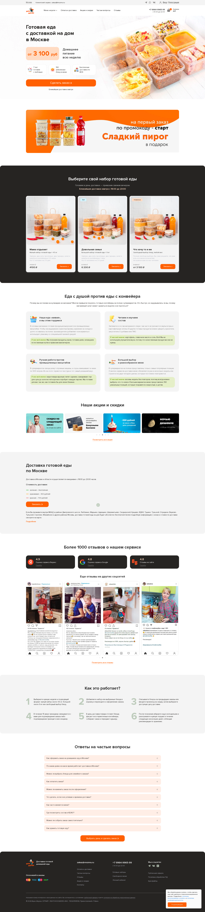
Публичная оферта (155, 873)
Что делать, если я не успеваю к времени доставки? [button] (69, 797)
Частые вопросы (103, 10)
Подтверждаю (177, 905)
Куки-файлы (152, 881)
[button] (165, 2)
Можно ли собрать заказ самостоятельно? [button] (65, 820)
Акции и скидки (86, 10)
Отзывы (117, 10)
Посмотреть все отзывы (102, 663)
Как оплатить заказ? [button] (55, 781)
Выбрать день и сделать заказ (101, 838)
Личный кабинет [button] (119, 880)
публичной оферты (91, 898)
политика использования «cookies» (178, 897)
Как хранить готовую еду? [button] (58, 828)
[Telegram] (146, 2)
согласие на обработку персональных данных (119, 898)
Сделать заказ (60, 83)
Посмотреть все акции (102, 440)
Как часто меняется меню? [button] (58, 805)
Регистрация (173, 2)
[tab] (96, 435)
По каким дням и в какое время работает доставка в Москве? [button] (73, 766)
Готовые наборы (119, 872)
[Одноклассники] (158, 866)
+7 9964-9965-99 (157, 9)
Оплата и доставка (69, 10)
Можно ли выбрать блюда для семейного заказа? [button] (68, 774)
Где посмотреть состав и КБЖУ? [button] (60, 812)
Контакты (80, 885)
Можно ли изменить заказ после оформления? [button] (66, 789)
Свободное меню (120, 876)
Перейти (39, 565)
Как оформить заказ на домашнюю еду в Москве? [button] (68, 758)
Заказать (64, 266)
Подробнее (31, 521)
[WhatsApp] (150, 2)
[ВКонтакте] (154, 2)
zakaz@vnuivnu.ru (58, 3)
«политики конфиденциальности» (181, 899)
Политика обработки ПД (158, 877)
